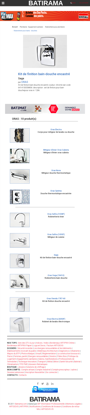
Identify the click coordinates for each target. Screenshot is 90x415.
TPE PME (23, 364)
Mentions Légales (73, 404)
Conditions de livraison (51, 406)
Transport (42, 361)
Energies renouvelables (38, 356)
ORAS (24, 82)
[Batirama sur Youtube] (47, 384)
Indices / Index (42, 343)
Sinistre (53, 356)
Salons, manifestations (48, 359)
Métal (49, 361)
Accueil (15, 27)
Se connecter (51, 372)
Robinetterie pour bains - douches (25, 31)
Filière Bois (62, 356)
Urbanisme (75, 351)
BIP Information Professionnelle (51, 404)
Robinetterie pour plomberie (55, 27)
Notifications (35, 406)
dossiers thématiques (38, 364)
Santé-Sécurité (66, 361)
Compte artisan (27, 369)
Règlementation (49, 353)
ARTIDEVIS (14, 406)
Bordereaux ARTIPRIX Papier (19, 345)
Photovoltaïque (27, 353)
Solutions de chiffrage (35, 367)
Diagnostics (64, 351)
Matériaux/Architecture (48, 351)
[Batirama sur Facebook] (38, 384)
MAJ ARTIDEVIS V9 (45, 409)
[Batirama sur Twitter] (42, 384)
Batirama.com (21, 404)
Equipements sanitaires (27, 359)
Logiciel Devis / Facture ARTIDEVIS (48, 345)
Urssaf (38, 353)
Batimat (77, 361)
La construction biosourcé (68, 353)
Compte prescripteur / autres (64, 369)
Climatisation (12, 364)
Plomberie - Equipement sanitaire (31, 27)
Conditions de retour (70, 406)
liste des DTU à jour (26, 343)
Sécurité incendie (25, 348)
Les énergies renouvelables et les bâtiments (52, 348)
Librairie (21, 367)
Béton (56, 361)
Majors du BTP (13, 353)
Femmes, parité (20, 356)
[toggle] (3, 3)
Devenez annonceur (15, 372)
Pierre (9, 356)
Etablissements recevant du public (21, 351)
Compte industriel (43, 369)
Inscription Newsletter (34, 372)
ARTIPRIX (24, 406)
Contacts (23, 375)
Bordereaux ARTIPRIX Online (62, 343)
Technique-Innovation (27, 361)
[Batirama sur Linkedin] (52, 384)
